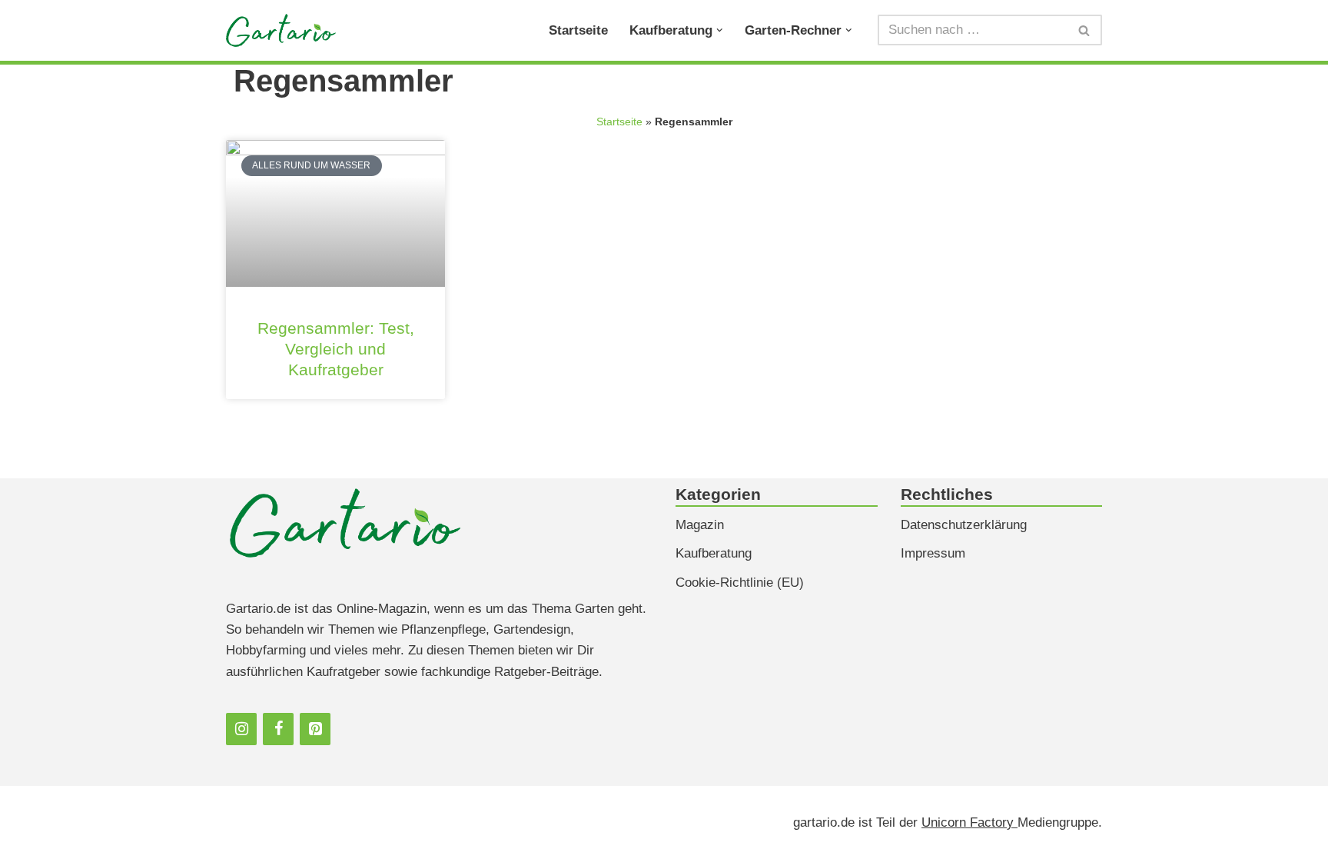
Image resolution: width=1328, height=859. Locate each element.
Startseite (578, 30)
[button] (719, 30)
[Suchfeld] (1084, 30)
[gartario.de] (281, 30)
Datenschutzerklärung (964, 525)
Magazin (700, 525)
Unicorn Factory (969, 822)
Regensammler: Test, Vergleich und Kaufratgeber (335, 348)
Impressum (933, 553)
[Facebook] (278, 729)
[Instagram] (241, 729)
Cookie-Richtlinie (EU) (740, 582)
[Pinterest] (315, 729)
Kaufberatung (714, 553)
